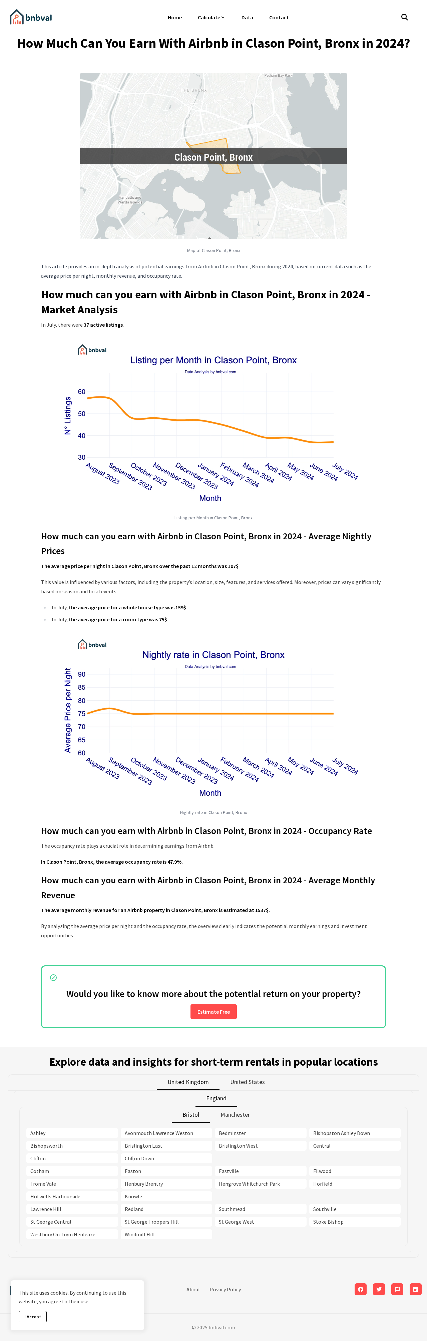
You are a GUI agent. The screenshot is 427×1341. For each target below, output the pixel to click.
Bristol (190, 1114)
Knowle (133, 1196)
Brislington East (143, 1145)
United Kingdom (188, 1082)
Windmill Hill (140, 1234)
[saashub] (397, 1289)
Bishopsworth (46, 1145)
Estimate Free (213, 1011)
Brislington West (238, 1145)
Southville (325, 1209)
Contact (279, 17)
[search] (408, 17)
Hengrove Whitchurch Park (249, 1183)
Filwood (322, 1171)
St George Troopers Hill (152, 1221)
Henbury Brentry (144, 1183)
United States (247, 1082)
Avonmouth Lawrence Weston (159, 1133)
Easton (133, 1171)
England (216, 1098)
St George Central (50, 1221)
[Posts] (379, 1289)
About (193, 1289)
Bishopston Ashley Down (341, 1133)
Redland (134, 1209)
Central (322, 1145)
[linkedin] (416, 1289)
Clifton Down (139, 1158)
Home (175, 17)
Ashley (37, 1133)
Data (247, 17)
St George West (236, 1221)
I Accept (32, 1317)
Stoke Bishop (328, 1221)
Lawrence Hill (45, 1209)
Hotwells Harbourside (55, 1196)
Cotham (39, 1171)
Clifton (38, 1158)
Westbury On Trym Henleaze (62, 1234)
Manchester (235, 1114)
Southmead (232, 1209)
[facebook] (361, 1289)
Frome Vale (43, 1183)
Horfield (322, 1183)
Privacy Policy (225, 1289)
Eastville (229, 1171)
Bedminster (232, 1133)
